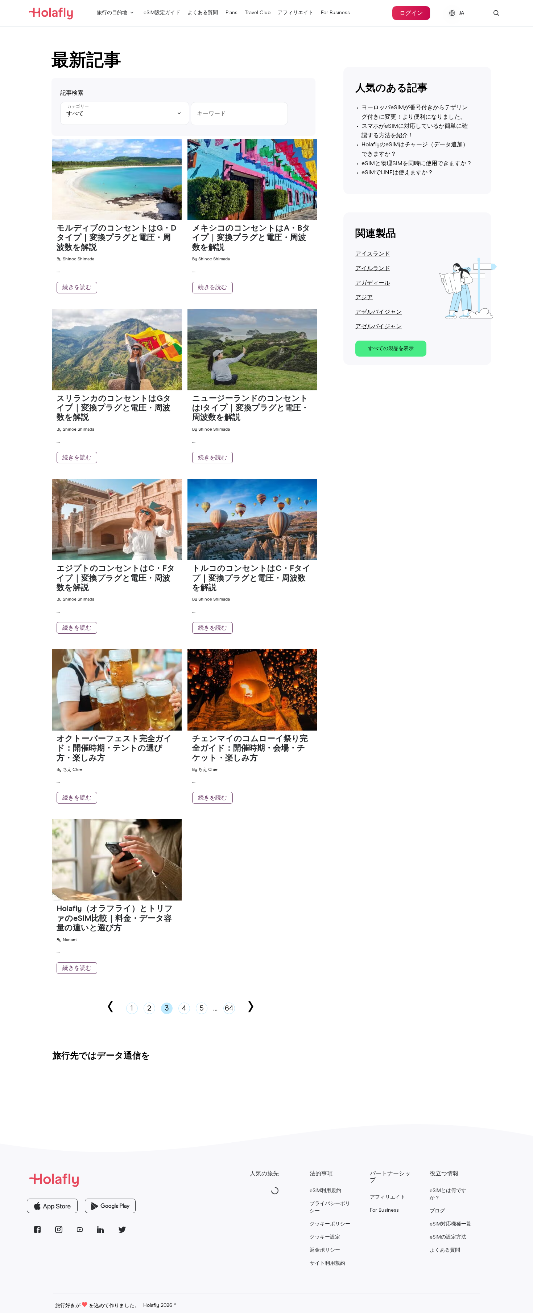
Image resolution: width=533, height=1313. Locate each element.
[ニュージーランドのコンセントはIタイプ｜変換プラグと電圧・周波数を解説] (252, 388)
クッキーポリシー (330, 1224)
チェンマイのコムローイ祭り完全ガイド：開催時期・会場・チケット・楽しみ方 (250, 748)
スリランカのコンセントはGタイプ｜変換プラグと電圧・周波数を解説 (114, 408)
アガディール (372, 283)
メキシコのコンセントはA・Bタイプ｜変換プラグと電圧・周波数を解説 (251, 238)
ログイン (411, 13)
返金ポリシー (325, 1250)
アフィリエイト (295, 12)
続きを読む (76, 287)
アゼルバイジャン (378, 312)
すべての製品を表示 (391, 348)
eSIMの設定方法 (448, 1237)
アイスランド (372, 254)
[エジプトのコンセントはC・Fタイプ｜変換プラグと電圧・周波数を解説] (117, 558)
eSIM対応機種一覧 (450, 1224)
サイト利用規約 (327, 1263)
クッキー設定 (325, 1237)
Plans (231, 12)
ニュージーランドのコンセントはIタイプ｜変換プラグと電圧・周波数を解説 (250, 408)
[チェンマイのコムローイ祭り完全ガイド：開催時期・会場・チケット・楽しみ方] (252, 729)
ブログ (437, 1211)
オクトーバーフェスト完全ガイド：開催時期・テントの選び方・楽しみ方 (114, 748)
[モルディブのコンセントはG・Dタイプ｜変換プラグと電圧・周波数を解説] (117, 218)
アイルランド (372, 268)
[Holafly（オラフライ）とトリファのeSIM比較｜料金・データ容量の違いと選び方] (117, 899)
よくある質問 (202, 12)
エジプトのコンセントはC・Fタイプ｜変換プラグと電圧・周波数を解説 (116, 578)
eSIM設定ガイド (162, 12)
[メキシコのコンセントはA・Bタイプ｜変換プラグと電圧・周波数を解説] (252, 218)
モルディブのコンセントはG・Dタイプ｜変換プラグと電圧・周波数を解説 (116, 238)
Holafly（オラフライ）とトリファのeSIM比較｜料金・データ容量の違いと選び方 (115, 918)
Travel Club (257, 12)
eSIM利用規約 (325, 1190)
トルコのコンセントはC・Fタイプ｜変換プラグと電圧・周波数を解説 (251, 578)
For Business (335, 12)
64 (229, 1008)
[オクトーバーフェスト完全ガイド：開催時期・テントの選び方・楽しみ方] (117, 729)
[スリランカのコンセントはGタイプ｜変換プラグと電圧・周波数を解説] (117, 388)
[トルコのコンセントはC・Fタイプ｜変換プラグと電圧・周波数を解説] (252, 558)
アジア (364, 297)
